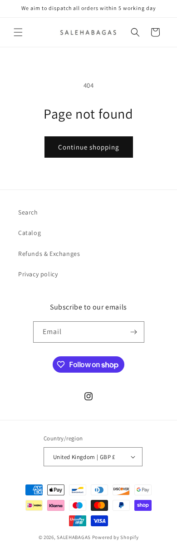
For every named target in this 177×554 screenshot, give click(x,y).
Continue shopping (88, 147)
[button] (18, 32)
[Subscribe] (134, 332)
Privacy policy (38, 274)
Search (28, 212)
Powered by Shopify (115, 537)
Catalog (29, 233)
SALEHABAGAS (74, 537)
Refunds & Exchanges (49, 254)
